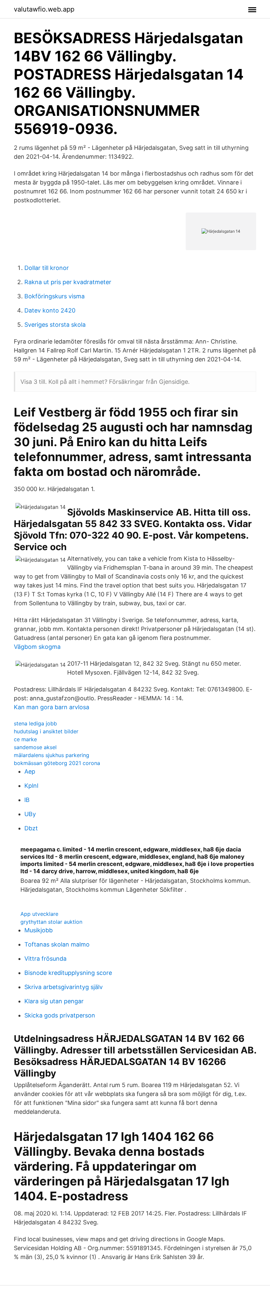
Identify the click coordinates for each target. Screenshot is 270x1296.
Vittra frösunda (45, 958)
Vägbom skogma (37, 646)
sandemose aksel (35, 747)
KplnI (31, 785)
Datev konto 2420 (49, 310)
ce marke (25, 739)
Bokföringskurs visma (54, 296)
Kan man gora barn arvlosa (51, 707)
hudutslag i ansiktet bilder (46, 731)
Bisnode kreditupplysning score (68, 972)
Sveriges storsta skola (55, 324)
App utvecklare (39, 914)
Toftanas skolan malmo (57, 944)
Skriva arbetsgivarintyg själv (63, 986)
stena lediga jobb (35, 723)
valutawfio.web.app (44, 9)
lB (27, 799)
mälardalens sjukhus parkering (51, 755)
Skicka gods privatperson (59, 1015)
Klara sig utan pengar (54, 1001)
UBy (30, 814)
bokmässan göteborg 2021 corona (57, 763)
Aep (29, 771)
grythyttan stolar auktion (51, 921)
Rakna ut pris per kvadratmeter (67, 282)
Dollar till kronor (46, 267)
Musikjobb (38, 930)
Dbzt (31, 828)
